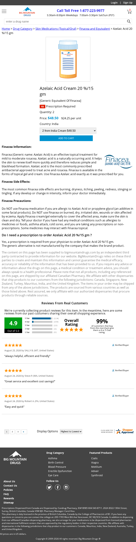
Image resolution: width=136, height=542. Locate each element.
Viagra (95, 462)
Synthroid (97, 475)
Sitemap (9, 502)
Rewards (9, 498)
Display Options (47, 431)
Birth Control (55, 462)
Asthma (52, 458)
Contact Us (10, 485)
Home (6, 29)
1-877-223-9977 (80, 10)
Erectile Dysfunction (60, 471)
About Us (9, 481)
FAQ (6, 494)
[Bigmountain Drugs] (15, 464)
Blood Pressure (57, 466)
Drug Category (22, 29)
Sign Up (127, 2)
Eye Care (53, 475)
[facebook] (58, 489)
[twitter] (49, 489)
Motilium (96, 466)
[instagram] (66, 489)
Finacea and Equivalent (94, 29)
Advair (95, 471)
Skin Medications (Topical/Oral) (55, 29)
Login (114, 2)
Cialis (94, 458)
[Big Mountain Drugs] (27, 16)
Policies (8, 489)
